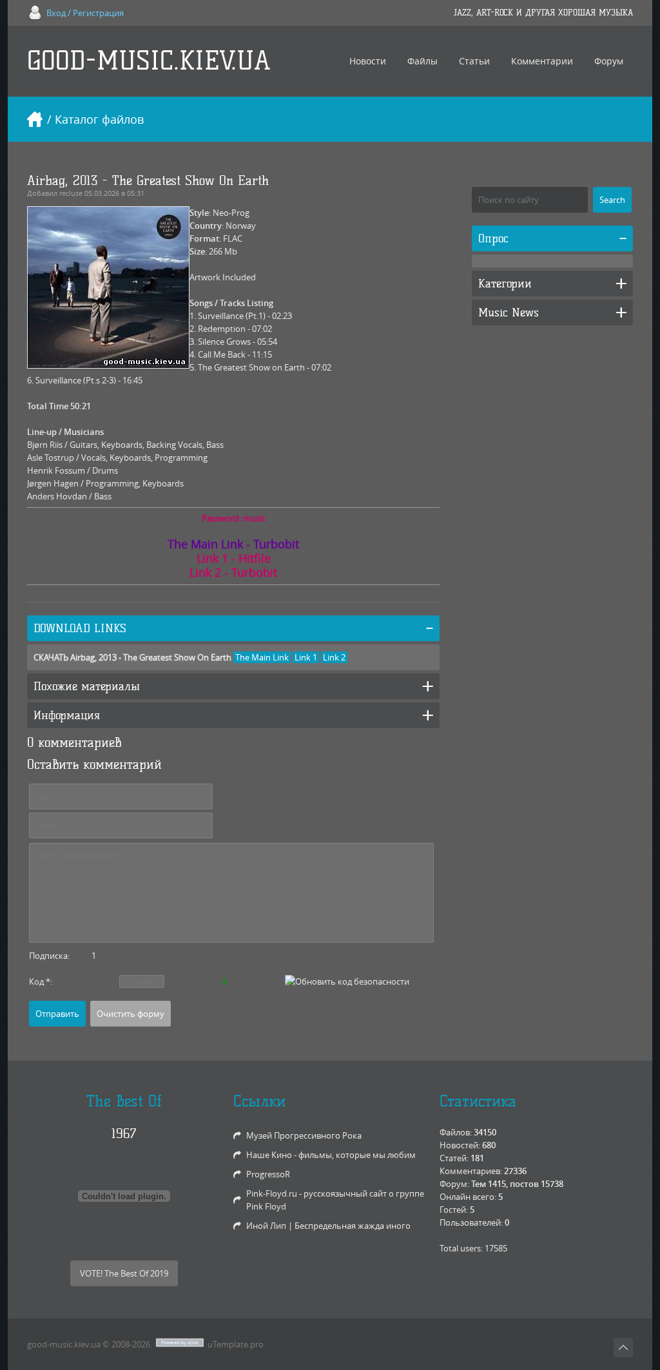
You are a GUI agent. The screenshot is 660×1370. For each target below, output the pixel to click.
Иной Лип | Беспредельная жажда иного (328, 1225)
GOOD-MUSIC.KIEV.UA (149, 61)
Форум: (454, 1184)
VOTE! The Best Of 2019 (124, 1273)
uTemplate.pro (236, 1344)
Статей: (454, 1158)
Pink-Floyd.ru (271, 1193)
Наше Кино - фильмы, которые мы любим (331, 1155)
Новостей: (460, 1145)
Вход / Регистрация (85, 13)
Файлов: (456, 1132)
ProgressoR (268, 1174)
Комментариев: (471, 1171)
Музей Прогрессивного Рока (304, 1135)
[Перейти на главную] (35, 119)
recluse (70, 193)
